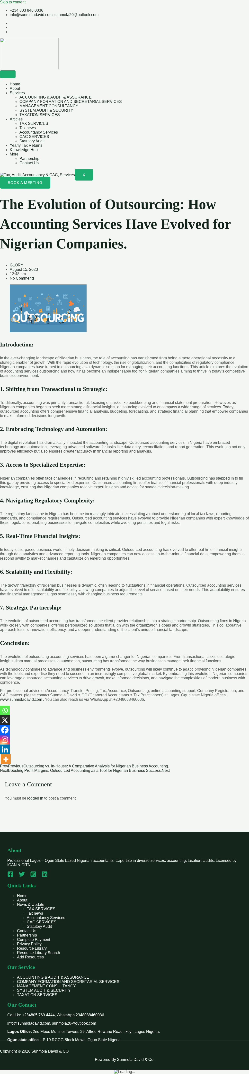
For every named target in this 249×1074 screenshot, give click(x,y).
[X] (5, 720)
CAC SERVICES (34, 137)
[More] (6, 759)
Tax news (27, 128)
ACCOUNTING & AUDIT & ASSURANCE (55, 97)
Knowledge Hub (24, 150)
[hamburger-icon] (8, 74)
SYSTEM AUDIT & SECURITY (46, 110)
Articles (16, 119)
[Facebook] (5, 730)
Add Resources (30, 957)
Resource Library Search (38, 953)
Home (15, 84)
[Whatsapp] (5, 710)
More (14, 154)
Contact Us (29, 163)
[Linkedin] (5, 749)
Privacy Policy (29, 944)
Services (17, 93)
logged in (35, 798)
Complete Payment (33, 939)
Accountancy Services (38, 132)
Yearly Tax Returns (26, 145)
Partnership (29, 158)
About (15, 88)
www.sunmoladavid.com (21, 699)
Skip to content (13, 2)
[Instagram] (5, 740)
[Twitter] (22, 876)
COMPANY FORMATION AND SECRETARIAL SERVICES (70, 102)
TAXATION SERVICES (39, 115)
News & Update (30, 904)
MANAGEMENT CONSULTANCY (48, 106)
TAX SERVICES (33, 123)
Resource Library (32, 948)
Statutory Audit (31, 141)
